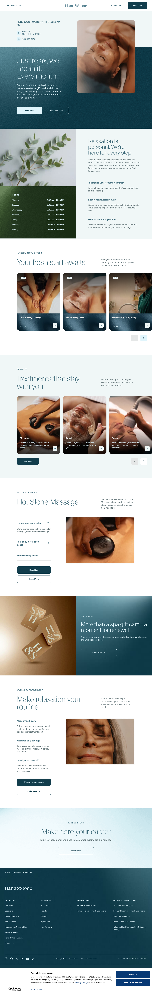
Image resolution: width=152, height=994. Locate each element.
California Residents (121, 916)
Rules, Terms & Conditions (124, 922)
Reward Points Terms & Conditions (91, 911)
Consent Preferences (89, 959)
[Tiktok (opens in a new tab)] (32, 958)
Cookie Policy (73, 959)
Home (7, 872)
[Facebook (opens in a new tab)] (11, 958)
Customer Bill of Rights (123, 905)
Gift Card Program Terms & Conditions (129, 911)
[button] (34, 522)
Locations (9, 911)
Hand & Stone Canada (14, 938)
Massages (45, 905)
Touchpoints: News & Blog (16, 927)
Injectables (45, 922)
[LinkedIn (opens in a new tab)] (22, 958)
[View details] (55, 325)
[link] (38, 302)
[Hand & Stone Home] (76, 5)
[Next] (143, 338)
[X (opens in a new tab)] (16, 958)
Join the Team (11, 922)
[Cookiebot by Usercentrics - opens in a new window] (14, 989)
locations (16, 872)
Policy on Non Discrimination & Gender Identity (129, 928)
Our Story (9, 905)
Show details (36, 989)
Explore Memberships (86, 905)
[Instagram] (6, 958)
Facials (44, 911)
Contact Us (9, 943)
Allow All (133, 974)
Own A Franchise (12, 916)
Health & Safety (11, 932)
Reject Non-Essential (133, 982)
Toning (44, 916)
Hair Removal (46, 927)
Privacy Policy (61, 959)
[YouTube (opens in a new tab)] (27, 958)
